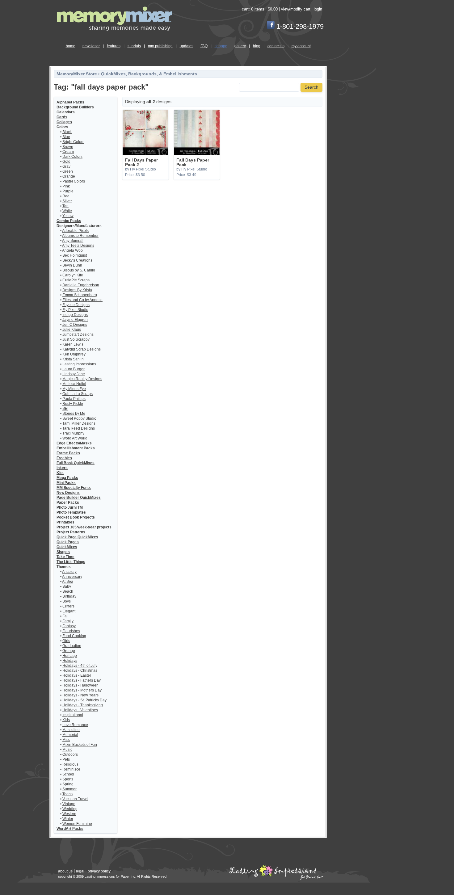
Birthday (69, 596)
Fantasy (69, 626)
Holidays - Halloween (80, 685)
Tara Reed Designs (78, 428)
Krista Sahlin (73, 359)
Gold (66, 161)
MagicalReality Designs (82, 379)
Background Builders (75, 107)
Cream (68, 151)
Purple (68, 191)
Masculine (71, 730)
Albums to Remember (80, 235)
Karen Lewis (72, 344)
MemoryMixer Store (77, 74)
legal (80, 871)
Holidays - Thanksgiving (82, 705)
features (113, 46)
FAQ (204, 46)
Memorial (70, 735)
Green (67, 171)
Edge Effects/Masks (74, 443)
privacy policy (99, 871)
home (70, 46)
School (68, 774)
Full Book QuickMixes (76, 463)
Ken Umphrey (74, 354)
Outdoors (70, 754)
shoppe (221, 46)
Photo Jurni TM (70, 507)
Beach (67, 591)
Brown (67, 147)
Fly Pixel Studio (75, 310)
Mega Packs (67, 478)
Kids (66, 720)
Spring (68, 784)
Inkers (62, 468)
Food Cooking (74, 636)
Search (311, 87)
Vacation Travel (75, 799)
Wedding (70, 809)
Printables (65, 522)
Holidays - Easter (76, 675)
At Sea (67, 581)
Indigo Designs (75, 315)
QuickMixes (67, 547)
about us (65, 871)
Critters (68, 606)
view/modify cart (295, 9)
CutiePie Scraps (76, 280)
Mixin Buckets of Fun (79, 744)
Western (69, 814)
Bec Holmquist (74, 255)
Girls (66, 641)
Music (67, 749)
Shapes (63, 552)
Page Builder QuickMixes (79, 497)
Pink (66, 186)
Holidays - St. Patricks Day (84, 700)
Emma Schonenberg (79, 295)
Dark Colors (72, 156)
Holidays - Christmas (79, 670)
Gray (66, 166)
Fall (65, 616)
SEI (65, 408)
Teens (67, 794)
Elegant (68, 611)
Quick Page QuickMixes (77, 537)
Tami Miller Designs (78, 423)
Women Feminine (77, 823)
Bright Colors (73, 142)
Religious (70, 764)
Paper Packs (68, 502)
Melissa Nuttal (74, 384)
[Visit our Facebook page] (271, 26)
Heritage (69, 655)
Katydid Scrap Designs (81, 349)
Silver (67, 201)
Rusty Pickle (72, 403)
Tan (65, 206)
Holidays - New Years (80, 695)
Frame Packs (68, 453)
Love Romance (75, 725)
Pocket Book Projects (76, 517)
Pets (66, 759)
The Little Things (71, 562)
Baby (66, 586)
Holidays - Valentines (80, 710)
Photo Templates (71, 512)
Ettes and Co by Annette (82, 300)
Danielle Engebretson (80, 285)
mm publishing (160, 46)
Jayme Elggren (75, 319)
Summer (69, 789)
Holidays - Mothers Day (82, 690)
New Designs (68, 492)
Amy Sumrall (72, 240)
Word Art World (74, 438)
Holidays (69, 660)
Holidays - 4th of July (79, 665)
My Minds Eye (74, 389)
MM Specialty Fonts (74, 487)
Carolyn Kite (72, 275)
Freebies (64, 458)
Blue (66, 137)
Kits (60, 473)
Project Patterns (71, 532)
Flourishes (71, 631)
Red (65, 196)
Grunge (68, 651)
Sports (67, 779)
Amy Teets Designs (78, 245)
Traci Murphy (73, 433)
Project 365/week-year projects (84, 527)
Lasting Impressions (79, 364)
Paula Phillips (74, 399)
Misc (66, 739)
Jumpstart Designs (78, 334)
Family (68, 621)
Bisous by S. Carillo (78, 270)
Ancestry (69, 571)
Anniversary (72, 576)
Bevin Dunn (72, 265)
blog (256, 46)
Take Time (65, 557)
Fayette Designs (76, 305)
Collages (64, 122)
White (67, 211)
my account (301, 46)
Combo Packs (69, 221)
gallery (240, 46)
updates (186, 46)
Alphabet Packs (70, 102)
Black (67, 132)
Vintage (68, 804)
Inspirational (72, 715)
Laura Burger (73, 369)
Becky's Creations (77, 260)
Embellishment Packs (76, 448)
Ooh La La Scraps (77, 394)
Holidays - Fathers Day (81, 680)
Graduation (71, 646)
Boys (66, 601)
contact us (275, 46)
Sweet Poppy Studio (79, 418)
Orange (68, 176)
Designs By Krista (77, 290)
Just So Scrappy (76, 339)
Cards (62, 117)
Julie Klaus (71, 329)
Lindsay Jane (73, 374)
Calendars (66, 112)
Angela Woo (72, 250)
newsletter (91, 46)
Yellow (68, 216)
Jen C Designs (74, 324)
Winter (67, 819)
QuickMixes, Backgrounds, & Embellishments (149, 74)
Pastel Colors (73, 181)
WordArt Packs (70, 828)
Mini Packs (66, 483)
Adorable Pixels (75, 231)
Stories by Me (73, 413)
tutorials (134, 46)
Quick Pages (68, 542)
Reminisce (71, 769)
